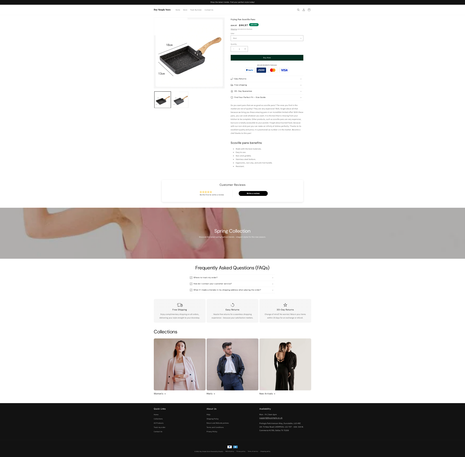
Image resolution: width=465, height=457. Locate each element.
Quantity (234, 44)
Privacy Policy (212, 431)
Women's (158, 393)
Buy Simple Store (205, 451)
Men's (210, 393)
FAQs (208, 414)
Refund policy (229, 451)
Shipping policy (265, 451)
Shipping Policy (213, 419)
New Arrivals (266, 393)
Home (156, 414)
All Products (158, 423)
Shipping (234, 29)
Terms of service (253, 451)
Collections (158, 419)
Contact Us (158, 431)
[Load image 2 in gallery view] (180, 99)
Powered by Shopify (217, 451)
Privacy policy (240, 451)
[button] (298, 9)
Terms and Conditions (215, 427)
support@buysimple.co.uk (271, 418)
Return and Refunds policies (218, 423)
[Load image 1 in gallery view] (162, 99)
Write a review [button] (253, 193)
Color (232, 33)
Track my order (159, 427)
